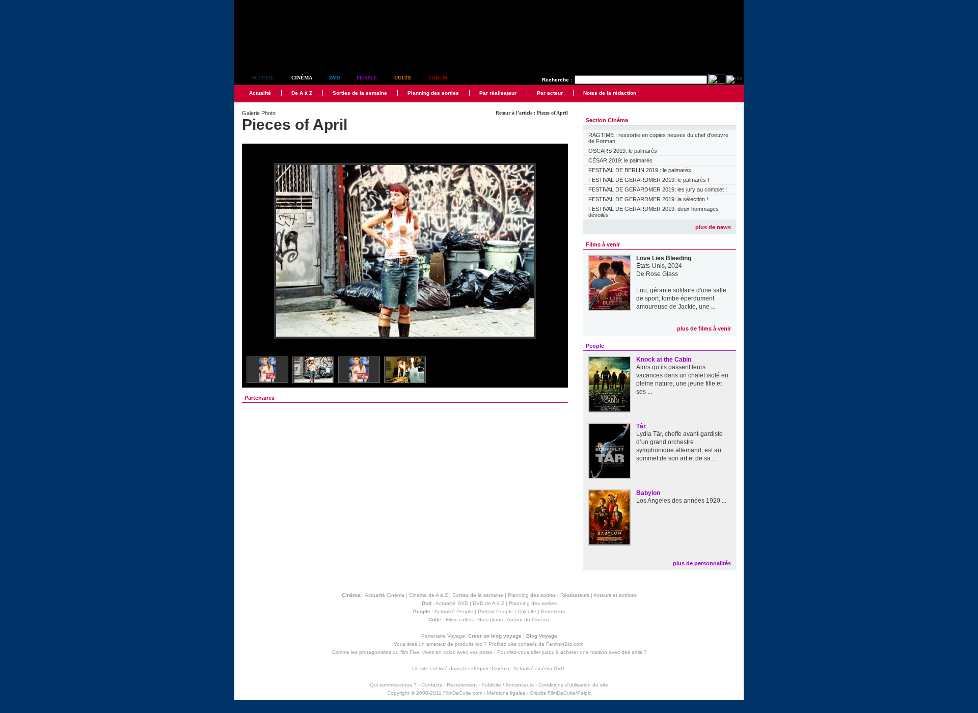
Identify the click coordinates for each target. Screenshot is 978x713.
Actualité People (453, 611)
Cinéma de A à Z (428, 595)
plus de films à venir (704, 328)
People (367, 77)
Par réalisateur (498, 93)
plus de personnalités (702, 563)
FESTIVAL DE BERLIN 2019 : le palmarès (639, 170)
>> (554, 251)
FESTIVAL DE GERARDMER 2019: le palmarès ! (648, 180)
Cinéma (301, 77)
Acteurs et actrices (615, 595)
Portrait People (495, 611)
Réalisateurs (574, 595)
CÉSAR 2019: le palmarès (620, 160)
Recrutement (462, 685)
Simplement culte (290, 50)
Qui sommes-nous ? (393, 685)
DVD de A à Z (488, 603)
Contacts (431, 685)
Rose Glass (662, 274)
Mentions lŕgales (506, 693)
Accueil (263, 77)
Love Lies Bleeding (663, 258)
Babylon (648, 493)
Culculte (527, 611)
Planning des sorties (433, 93)
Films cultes (459, 619)
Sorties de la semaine (360, 93)
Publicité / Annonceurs (507, 685)
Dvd (334, 77)
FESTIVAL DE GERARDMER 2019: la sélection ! (648, 199)
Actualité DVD (452, 603)
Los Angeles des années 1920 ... (681, 500)
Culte (403, 77)
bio (478, 644)
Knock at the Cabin (663, 359)
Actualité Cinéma (384, 595)
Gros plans (490, 619)
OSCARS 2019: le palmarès (622, 151)
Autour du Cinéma (528, 619)
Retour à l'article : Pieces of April (532, 113)
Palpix (584, 693)
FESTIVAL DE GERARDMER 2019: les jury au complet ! (657, 189)
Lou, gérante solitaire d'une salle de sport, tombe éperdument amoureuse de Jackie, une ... (681, 298)
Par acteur (550, 93)
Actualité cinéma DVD (538, 668)
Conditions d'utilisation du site (573, 685)
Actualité (260, 93)
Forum (437, 77)
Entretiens (553, 611)
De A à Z (301, 93)
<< (256, 251)
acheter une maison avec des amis (601, 652)
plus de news (713, 227)
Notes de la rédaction (609, 93)
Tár (641, 426)
